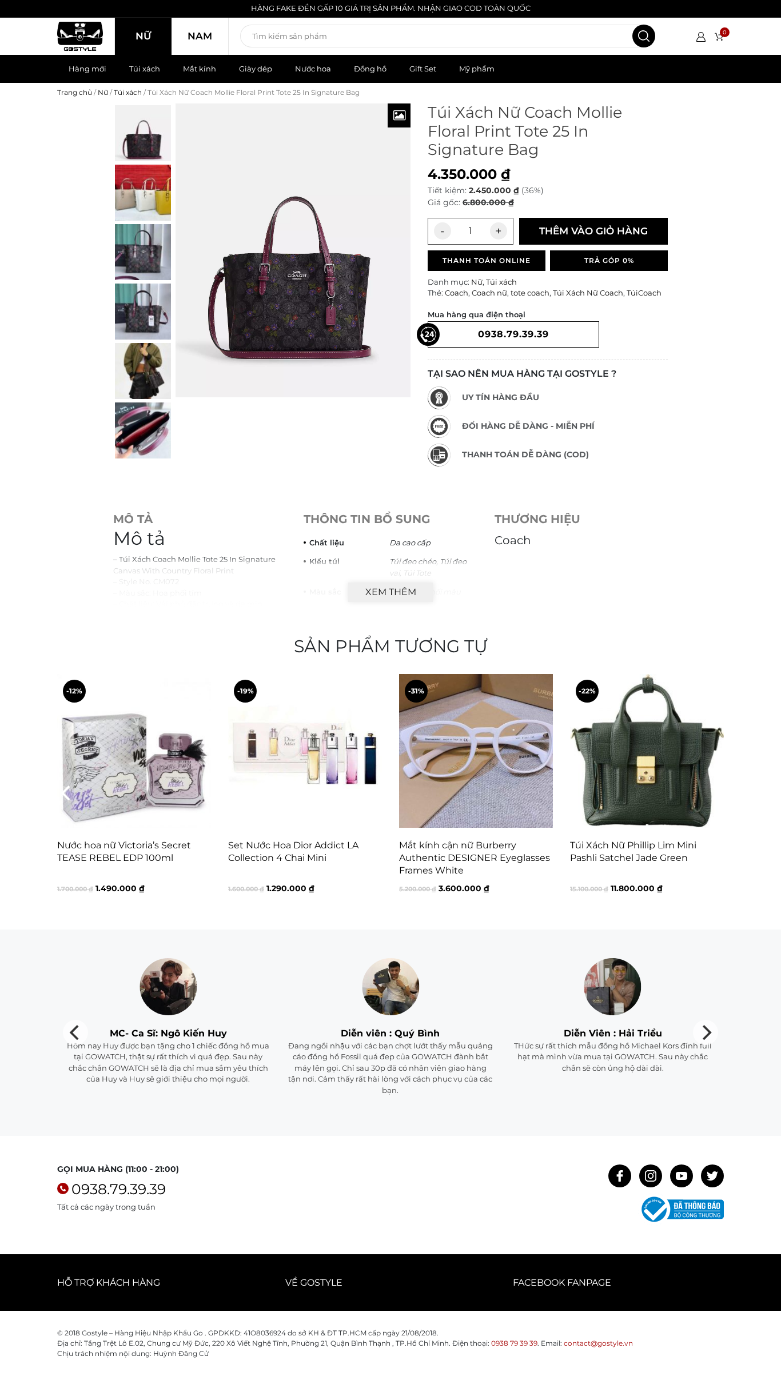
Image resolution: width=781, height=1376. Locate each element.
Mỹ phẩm (477, 68)
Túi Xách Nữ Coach (588, 292)
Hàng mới (87, 68)
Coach (456, 292)
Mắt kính (199, 68)
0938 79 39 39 (514, 1343)
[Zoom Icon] (399, 115)
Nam (200, 36)
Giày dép (255, 68)
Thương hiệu (537, 519)
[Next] (714, 792)
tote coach (530, 292)
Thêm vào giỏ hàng (593, 231)
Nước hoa (313, 68)
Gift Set (422, 68)
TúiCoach (644, 292)
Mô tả (133, 519)
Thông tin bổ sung (367, 519)
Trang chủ (74, 92)
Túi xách (144, 68)
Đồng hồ (370, 68)
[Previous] (66, 792)
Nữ (143, 36)
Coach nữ (489, 292)
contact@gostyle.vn (598, 1343)
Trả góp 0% (609, 260)
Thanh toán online (487, 260)
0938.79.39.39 (118, 1189)
